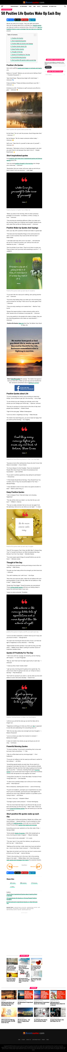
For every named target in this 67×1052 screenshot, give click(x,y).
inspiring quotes (18, 823)
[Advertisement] (24, 933)
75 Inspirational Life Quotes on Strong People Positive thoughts (22, 898)
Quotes (38, 6)
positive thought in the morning (24, 163)
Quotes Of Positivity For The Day (21, 54)
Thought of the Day (17, 52)
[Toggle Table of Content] (34, 35)
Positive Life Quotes (17, 38)
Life (39, 907)
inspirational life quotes (20, 907)
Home (19, 1039)
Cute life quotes (15, 379)
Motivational (30, 908)
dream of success (20, 833)
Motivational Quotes (12, 909)
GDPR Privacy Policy (36, 1039)
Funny (34, 6)
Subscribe (48, 67)
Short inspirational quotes (19, 41)
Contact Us (28, 1039)
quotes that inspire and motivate (28, 825)
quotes (19, 909)
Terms (47, 1039)
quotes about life (26, 909)
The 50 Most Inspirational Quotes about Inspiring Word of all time (22, 895)
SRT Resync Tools (52, 6)
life (34, 726)
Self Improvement (23, 6)
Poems (30, 6)
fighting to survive (33, 382)
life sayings (16, 908)
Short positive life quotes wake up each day (24, 60)
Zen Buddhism (45, 6)
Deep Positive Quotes (18, 49)
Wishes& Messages (14, 6)
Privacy (43, 1039)
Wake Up (21, 323)
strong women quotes (16, 587)
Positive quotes (37, 25)
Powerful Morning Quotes (19, 57)
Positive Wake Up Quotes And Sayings (22, 43)
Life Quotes (9, 908)
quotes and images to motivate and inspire (30, 68)
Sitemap (23, 1039)
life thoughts (23, 908)
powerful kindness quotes (17, 808)
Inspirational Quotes (32, 907)
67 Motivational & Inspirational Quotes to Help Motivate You (22, 902)
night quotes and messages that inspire (18, 860)
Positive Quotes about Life (19, 46)
